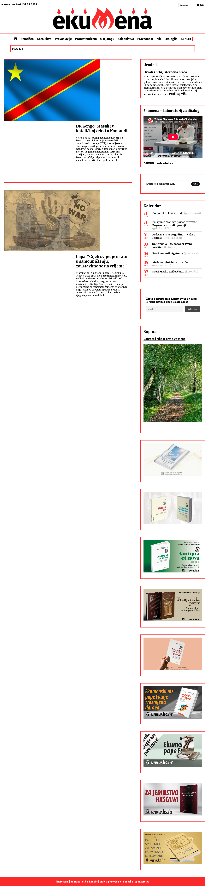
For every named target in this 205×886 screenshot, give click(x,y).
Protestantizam (86, 39)
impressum (62, 881)
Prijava (200, 4)
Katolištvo (44, 39)
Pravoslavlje (63, 39)
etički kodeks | (91, 881)
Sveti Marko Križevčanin (168, 271)
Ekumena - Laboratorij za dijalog (172, 111)
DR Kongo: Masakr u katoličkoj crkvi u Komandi (101, 128)
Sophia (150, 331)
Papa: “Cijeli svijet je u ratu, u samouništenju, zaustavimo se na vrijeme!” (102, 261)
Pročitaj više (178, 94)
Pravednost (145, 39)
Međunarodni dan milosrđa (170, 262)
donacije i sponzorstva (136, 881)
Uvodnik (151, 65)
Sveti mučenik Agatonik (167, 253)
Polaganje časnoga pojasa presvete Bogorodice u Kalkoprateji (174, 223)
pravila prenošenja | (111, 881)
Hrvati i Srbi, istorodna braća (165, 72)
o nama (5, 4)
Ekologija (171, 39)
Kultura (186, 39)
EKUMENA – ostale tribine (158, 163)
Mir (159, 39)
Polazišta (27, 39)
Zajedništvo (126, 39)
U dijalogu (107, 39)
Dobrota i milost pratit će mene (164, 339)
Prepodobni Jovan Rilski (168, 213)
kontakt (16, 4)
